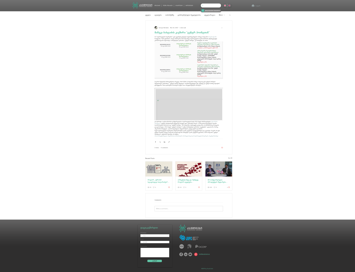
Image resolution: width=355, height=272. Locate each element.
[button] (230, 15)
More (221, 15)
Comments (143, 246)
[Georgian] (225, 5)
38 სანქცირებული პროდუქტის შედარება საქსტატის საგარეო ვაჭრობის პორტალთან (217, 181)
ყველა (148, 15)
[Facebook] (181, 254)
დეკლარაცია (209, 15)
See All (230, 158)
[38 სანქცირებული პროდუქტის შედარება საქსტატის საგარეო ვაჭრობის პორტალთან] (218, 169)
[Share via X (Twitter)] (160, 142)
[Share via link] (169, 142)
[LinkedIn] (185, 254)
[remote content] (189, 104)
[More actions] (222, 28)
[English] (229, 5)
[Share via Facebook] (155, 142)
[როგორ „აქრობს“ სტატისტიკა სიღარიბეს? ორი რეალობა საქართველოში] (158, 169)
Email (141, 239)
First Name (143, 232)
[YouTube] (190, 254)
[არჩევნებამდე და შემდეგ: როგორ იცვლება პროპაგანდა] (188, 169)
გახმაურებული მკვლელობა (189, 15)
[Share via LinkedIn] (164, 142)
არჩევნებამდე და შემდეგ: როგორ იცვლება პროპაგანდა (188, 181)
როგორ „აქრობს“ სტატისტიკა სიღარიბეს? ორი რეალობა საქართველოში (158, 181)
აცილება (158, 15)
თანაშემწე (169, 15)
